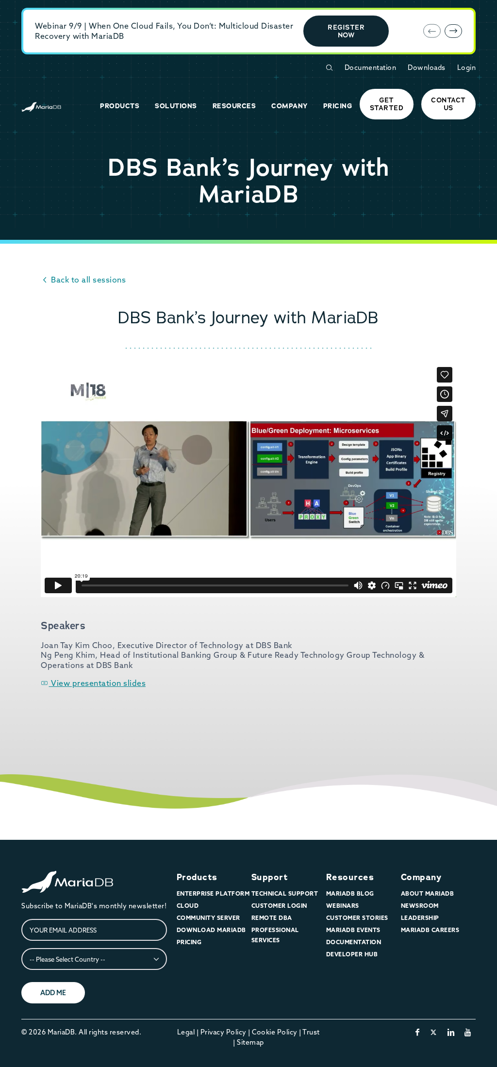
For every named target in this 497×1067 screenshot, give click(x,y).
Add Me (53, 992)
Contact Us (448, 104)
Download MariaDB (211, 930)
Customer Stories (357, 917)
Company (421, 877)
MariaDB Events (353, 930)
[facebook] (417, 1032)
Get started (387, 104)
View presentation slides (97, 683)
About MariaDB (427, 893)
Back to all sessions (87, 279)
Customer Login (279, 905)
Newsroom (420, 905)
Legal (186, 1032)
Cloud (188, 905)
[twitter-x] (434, 1032)
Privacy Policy (223, 1032)
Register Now (346, 31)
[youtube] (468, 1032)
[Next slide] (453, 31)
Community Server (208, 917)
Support (269, 877)
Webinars (342, 905)
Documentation (371, 67)
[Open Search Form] (329, 68)
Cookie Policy (275, 1032)
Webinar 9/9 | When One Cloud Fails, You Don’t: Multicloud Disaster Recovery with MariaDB (164, 31)
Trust (311, 1032)
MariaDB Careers (430, 930)
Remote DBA (271, 917)
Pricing (189, 942)
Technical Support (284, 893)
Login (466, 67)
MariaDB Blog (350, 893)
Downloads (427, 67)
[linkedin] (451, 1032)
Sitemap (250, 1042)
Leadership (420, 917)
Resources (350, 877)
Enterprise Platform (213, 893)
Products (197, 877)
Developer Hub (352, 954)
